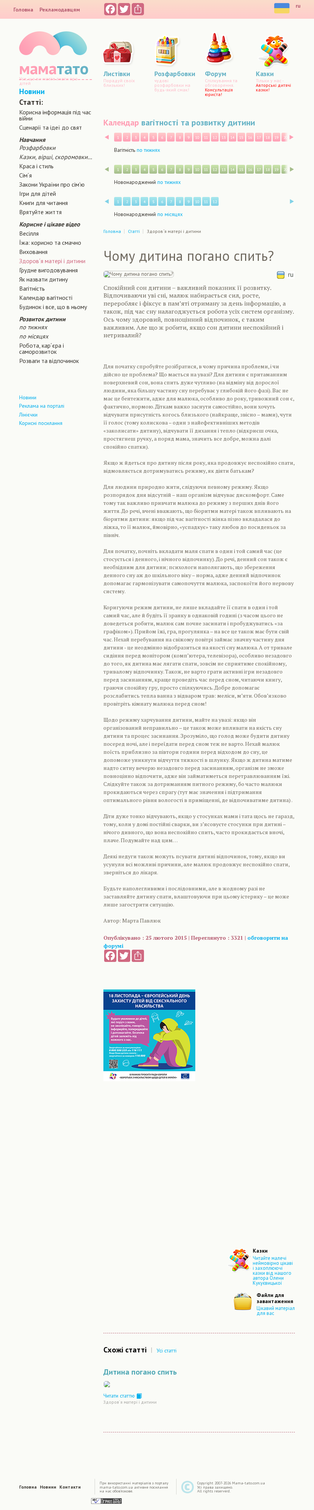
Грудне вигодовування (48, 270)
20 (285, 137)
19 (276, 137)
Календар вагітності (45, 297)
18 (268, 137)
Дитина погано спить (140, 1372)
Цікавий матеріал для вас (276, 1310)
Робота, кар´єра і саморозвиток (41, 348)
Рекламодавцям (59, 9)
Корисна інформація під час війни (55, 115)
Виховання (33, 251)
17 (259, 137)
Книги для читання (43, 203)
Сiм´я (25, 175)
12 (215, 137)
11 (206, 137)
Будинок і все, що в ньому (53, 307)
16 (250, 137)
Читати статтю (119, 1395)
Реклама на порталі (41, 405)
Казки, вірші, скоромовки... (55, 157)
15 (241, 137)
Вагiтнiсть (32, 288)
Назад (107, 137)
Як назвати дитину (43, 279)
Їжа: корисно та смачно (50, 242)
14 (232, 137)
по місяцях (33, 336)
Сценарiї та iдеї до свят (50, 127)
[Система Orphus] (106, 1500)
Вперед (291, 137)
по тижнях (33, 327)
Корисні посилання (40, 423)
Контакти (70, 1487)
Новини (32, 91)
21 (294, 137)
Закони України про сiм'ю (52, 184)
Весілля (29, 233)
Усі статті (167, 1350)
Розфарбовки (37, 147)
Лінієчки (28, 414)
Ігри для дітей (37, 193)
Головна (23, 9)
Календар (121, 122)
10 (197, 137)
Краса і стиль (36, 166)
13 (224, 137)
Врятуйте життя (40, 212)
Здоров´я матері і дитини (52, 261)
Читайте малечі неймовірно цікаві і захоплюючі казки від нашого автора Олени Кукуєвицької (273, 1270)
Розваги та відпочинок (49, 360)
